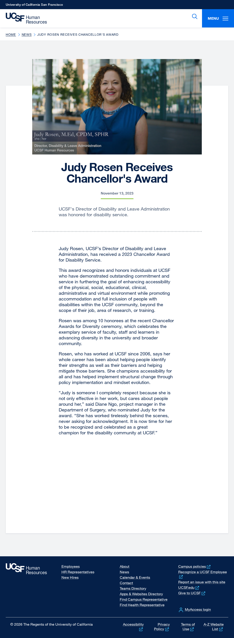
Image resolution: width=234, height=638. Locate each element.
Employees (70, 566)
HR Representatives (77, 572)
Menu (213, 18)
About (124, 566)
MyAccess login (198, 609)
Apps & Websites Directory (141, 594)
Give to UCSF (192, 593)
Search (194, 16)
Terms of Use (188, 626)
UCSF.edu (189, 587)
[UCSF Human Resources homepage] (24, 18)
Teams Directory (133, 588)
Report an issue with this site (201, 582)
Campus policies (195, 566)
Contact (126, 583)
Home (11, 34)
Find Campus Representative (144, 599)
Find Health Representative (142, 605)
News (27, 34)
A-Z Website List (214, 626)
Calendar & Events (135, 577)
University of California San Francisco (34, 6)
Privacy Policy (162, 626)
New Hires (70, 577)
